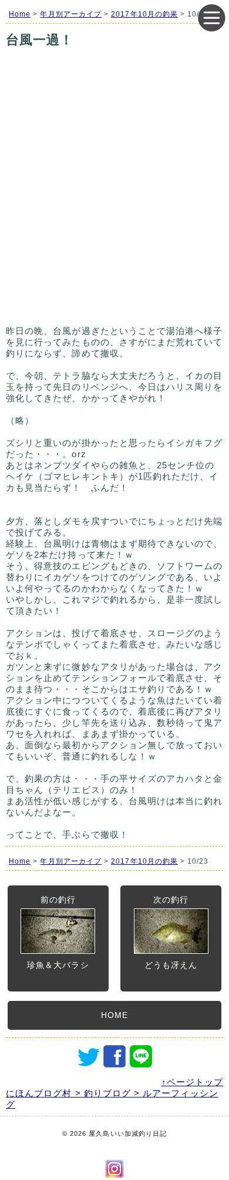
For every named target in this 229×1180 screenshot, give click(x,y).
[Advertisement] (114, 201)
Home (20, 14)
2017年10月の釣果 (144, 14)
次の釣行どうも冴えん (170, 932)
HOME (114, 1015)
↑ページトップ (192, 1082)
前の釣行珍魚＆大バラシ (58, 932)
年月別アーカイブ (71, 14)
